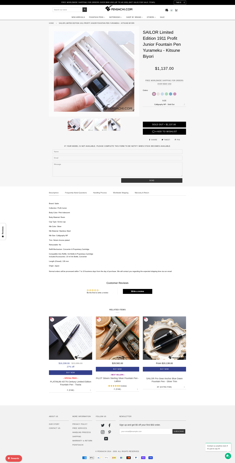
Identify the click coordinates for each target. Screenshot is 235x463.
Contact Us (54, 428)
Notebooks (115, 17)
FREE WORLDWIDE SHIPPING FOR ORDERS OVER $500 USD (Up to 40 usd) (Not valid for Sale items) (108, 2)
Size (164, 101)
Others (150, 17)
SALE (162, 17)
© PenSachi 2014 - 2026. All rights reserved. (117, 451)
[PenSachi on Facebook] (110, 426)
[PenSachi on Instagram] (103, 433)
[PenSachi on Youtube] (106, 440)
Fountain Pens (96, 17)
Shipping (76, 436)
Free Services (79, 428)
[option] (94, 71)
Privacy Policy (80, 424)
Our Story (54, 424)
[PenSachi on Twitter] (103, 426)
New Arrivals (78, 17)
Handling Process (81, 432)
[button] (154, 94)
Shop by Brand (133, 17)
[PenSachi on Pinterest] (110, 433)
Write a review (137, 291)
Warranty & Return (82, 441)
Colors (145, 90)
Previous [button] (53, 71)
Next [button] (134, 71)
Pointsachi (77, 445)
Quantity (164, 111)
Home (51, 23)
